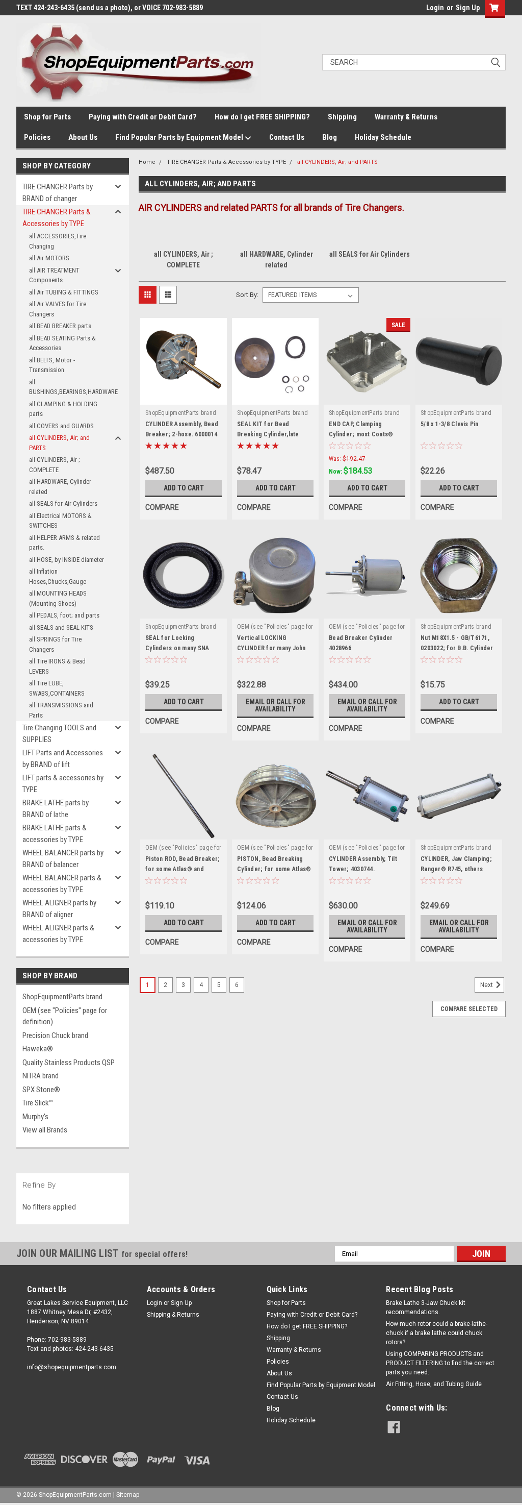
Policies (37, 137)
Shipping (342, 116)
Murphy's (35, 1116)
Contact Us (286, 137)
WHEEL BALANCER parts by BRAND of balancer (62, 858)
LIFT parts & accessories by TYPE (62, 783)
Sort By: (247, 295)
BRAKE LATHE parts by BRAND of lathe (55, 808)
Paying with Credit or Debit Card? (143, 116)
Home (147, 162)
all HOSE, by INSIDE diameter (66, 559)
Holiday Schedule (383, 137)
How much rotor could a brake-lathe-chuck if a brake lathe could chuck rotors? (436, 1333)
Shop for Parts (47, 116)
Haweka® (37, 1048)
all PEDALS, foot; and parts (64, 615)
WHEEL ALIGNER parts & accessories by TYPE (58, 933)
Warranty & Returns (406, 116)
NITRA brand (40, 1075)
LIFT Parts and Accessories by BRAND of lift (62, 758)
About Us (82, 137)
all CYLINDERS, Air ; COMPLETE (54, 465)
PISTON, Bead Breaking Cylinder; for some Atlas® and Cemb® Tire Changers (275, 869)
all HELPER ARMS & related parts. (64, 543)
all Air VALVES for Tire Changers (57, 309)
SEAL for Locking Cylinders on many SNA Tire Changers (177, 648)
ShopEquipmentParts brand (62, 996)
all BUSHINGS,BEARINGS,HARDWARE (70, 387)
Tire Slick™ (37, 1102)
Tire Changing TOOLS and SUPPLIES (59, 733)
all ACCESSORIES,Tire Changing (57, 241)
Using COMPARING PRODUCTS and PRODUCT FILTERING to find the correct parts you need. (440, 1363)
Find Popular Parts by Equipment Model (180, 137)
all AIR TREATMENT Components (54, 275)
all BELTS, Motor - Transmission (52, 365)
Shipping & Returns (173, 1314)
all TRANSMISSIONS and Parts (61, 710)
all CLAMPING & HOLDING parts (63, 409)
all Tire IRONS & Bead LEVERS (57, 666)
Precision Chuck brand (55, 1035)
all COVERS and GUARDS (61, 426)
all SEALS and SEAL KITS (61, 627)
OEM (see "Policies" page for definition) (64, 1016)
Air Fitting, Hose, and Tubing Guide (434, 1384)
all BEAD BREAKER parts (60, 326)
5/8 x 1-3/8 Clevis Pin (450, 424)
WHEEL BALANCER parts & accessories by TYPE (61, 883)
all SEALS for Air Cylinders (63, 503)
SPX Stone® (41, 1089)
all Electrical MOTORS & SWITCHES (60, 521)
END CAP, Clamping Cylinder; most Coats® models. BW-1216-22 (361, 434)
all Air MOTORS (49, 258)
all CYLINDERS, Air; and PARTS (59, 443)
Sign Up (468, 8)
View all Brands (44, 1129)
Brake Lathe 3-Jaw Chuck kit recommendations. (425, 1307)
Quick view (183, 397)
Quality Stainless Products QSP (68, 1062)
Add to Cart (184, 488)
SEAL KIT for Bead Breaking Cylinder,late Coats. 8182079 (268, 434)
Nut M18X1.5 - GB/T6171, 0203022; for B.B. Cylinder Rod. (457, 648)
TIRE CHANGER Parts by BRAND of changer (57, 192)
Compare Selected (469, 1009)
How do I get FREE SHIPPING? (262, 116)
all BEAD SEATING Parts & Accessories (62, 343)
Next (487, 985)
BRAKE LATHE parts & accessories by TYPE (54, 833)
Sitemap (127, 1494)
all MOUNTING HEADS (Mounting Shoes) (58, 598)
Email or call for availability (275, 705)
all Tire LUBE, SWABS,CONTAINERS (57, 688)
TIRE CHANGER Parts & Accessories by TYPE (56, 217)
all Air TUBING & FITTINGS (63, 292)
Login (435, 8)
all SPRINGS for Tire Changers (55, 644)
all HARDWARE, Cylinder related (60, 487)
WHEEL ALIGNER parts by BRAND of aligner (59, 908)
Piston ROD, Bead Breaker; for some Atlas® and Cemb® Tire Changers (182, 869)
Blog (329, 137)
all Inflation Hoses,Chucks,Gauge (57, 576)
